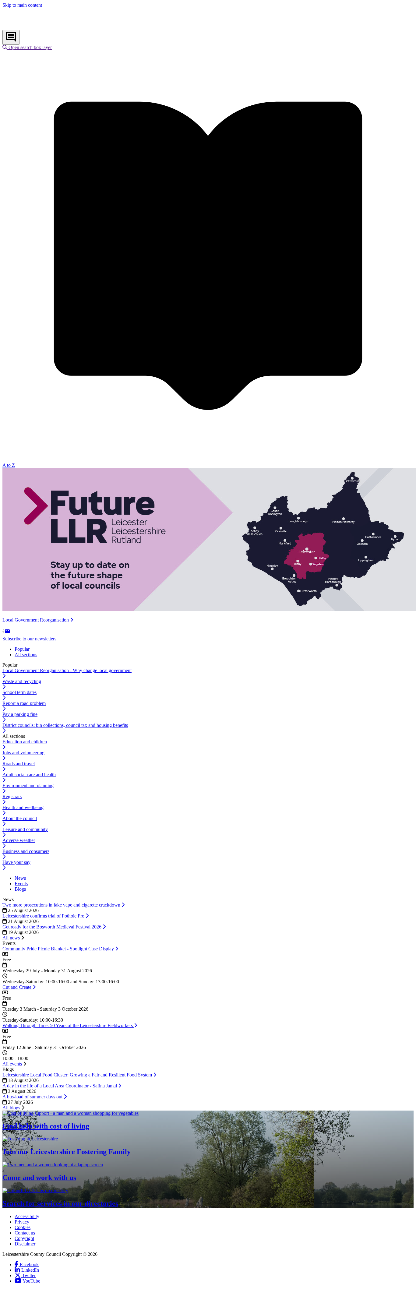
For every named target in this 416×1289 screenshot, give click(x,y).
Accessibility (27, 1216)
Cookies (22, 1227)
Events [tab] (21, 883)
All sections (13, 736)
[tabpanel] (208, 698)
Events (9, 943)
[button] (27, 47)
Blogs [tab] (20, 889)
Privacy (22, 1221)
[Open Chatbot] (10, 37)
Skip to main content (22, 5)
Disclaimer (25, 1243)
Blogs (8, 1069)
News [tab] (20, 878)
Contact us (25, 1232)
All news (11, 937)
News (8, 899)
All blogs (11, 1107)
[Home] (42, 27)
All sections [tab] (26, 654)
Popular (9, 664)
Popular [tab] (22, 649)
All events (12, 1063)
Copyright (24, 1238)
